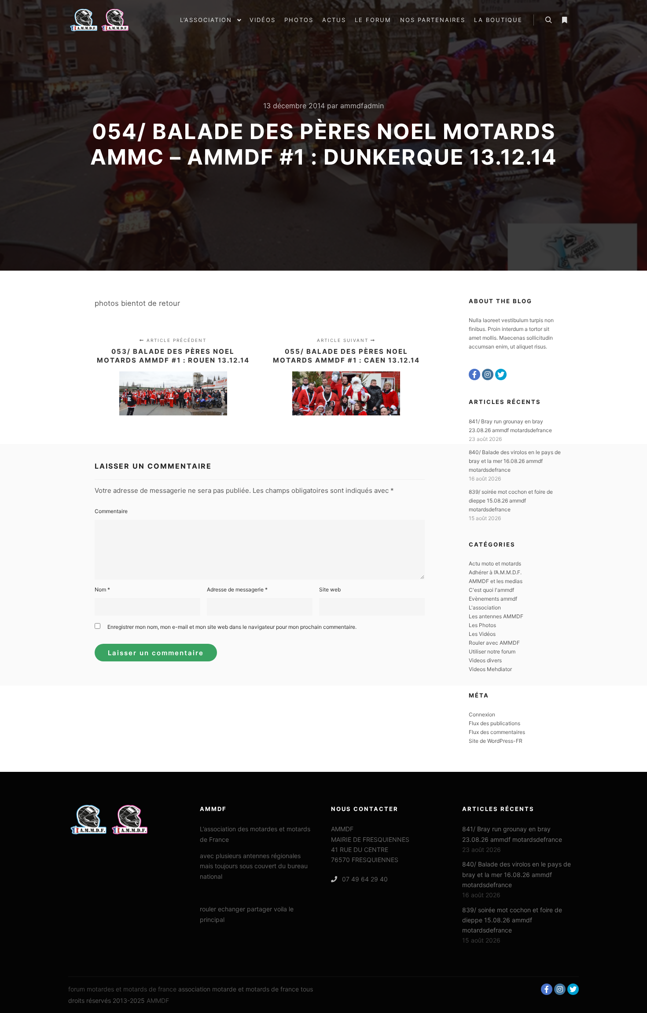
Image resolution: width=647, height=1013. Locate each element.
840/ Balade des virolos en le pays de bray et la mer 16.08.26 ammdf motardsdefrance (515, 461)
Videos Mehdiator (490, 669)
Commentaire (111, 511)
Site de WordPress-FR (495, 741)
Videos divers (485, 660)
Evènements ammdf (493, 598)
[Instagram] (487, 374)
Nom (102, 589)
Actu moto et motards (495, 563)
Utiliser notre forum (492, 651)
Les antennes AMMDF (496, 616)
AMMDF (158, 1000)
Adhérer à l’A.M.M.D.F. (495, 572)
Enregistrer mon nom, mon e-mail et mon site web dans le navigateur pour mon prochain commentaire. (232, 627)
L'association (485, 607)
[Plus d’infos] (564, 20)
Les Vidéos (482, 634)
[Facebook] (474, 374)
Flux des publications (494, 723)
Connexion (482, 714)
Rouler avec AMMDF (494, 642)
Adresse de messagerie (237, 589)
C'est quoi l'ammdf (491, 590)
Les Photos (482, 625)
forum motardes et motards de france (122, 989)
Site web (330, 589)
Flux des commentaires (497, 732)
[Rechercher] (548, 20)
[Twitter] (501, 374)
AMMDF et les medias (495, 581)
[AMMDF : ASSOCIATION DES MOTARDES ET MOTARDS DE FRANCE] (112, 20)
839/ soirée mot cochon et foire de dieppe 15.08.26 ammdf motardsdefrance (511, 500)
